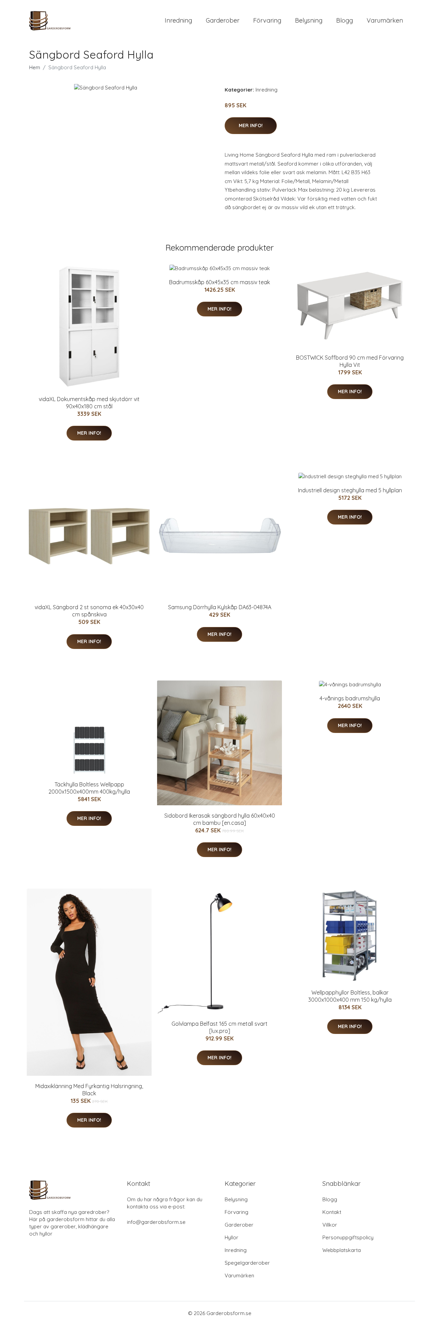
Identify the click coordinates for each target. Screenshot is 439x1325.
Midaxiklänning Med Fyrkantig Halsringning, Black (89, 1090)
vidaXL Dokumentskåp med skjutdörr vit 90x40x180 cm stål (89, 403)
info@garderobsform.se (156, 1222)
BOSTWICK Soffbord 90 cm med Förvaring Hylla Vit (350, 361)
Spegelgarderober (247, 1263)
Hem (34, 67)
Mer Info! (251, 125)
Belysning (308, 20)
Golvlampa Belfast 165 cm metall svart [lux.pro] (219, 1027)
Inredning (178, 20)
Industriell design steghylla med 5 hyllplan (350, 490)
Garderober (222, 20)
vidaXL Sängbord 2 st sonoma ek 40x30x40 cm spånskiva (89, 611)
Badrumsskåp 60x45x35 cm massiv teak (219, 282)
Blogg (344, 20)
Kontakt (331, 1212)
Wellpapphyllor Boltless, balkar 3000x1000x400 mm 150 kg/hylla (350, 996)
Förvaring (267, 20)
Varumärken (385, 20)
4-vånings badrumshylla (350, 698)
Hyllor (231, 1237)
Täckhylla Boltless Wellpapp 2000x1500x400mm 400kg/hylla (89, 788)
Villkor (329, 1224)
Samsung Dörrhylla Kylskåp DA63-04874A (219, 607)
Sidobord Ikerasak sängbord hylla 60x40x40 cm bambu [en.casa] (219, 819)
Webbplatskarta (341, 1250)
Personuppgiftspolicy (347, 1237)
